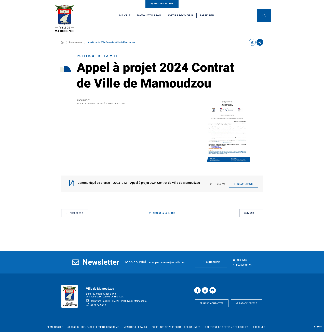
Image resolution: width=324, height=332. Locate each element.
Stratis (318, 327)
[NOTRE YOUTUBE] (212, 290)
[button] (264, 15)
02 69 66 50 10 (98, 305)
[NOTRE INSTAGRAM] (205, 290)
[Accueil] (62, 42)
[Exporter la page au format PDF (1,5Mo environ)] (252, 42)
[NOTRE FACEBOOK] (197, 290)
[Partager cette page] (259, 42)
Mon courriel (135, 262)
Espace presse (75, 42)
